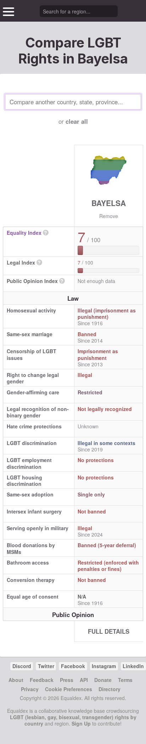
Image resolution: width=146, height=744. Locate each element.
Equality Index (24, 232)
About (16, 679)
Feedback (42, 679)
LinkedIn (133, 666)
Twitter (46, 666)
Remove (108, 216)
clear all (77, 121)
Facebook (73, 666)
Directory (109, 689)
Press (66, 679)
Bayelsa (108, 203)
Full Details (108, 631)
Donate (103, 679)
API (84, 679)
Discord (21, 666)
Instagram (104, 666)
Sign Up (81, 723)
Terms (125, 679)
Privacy (30, 689)
